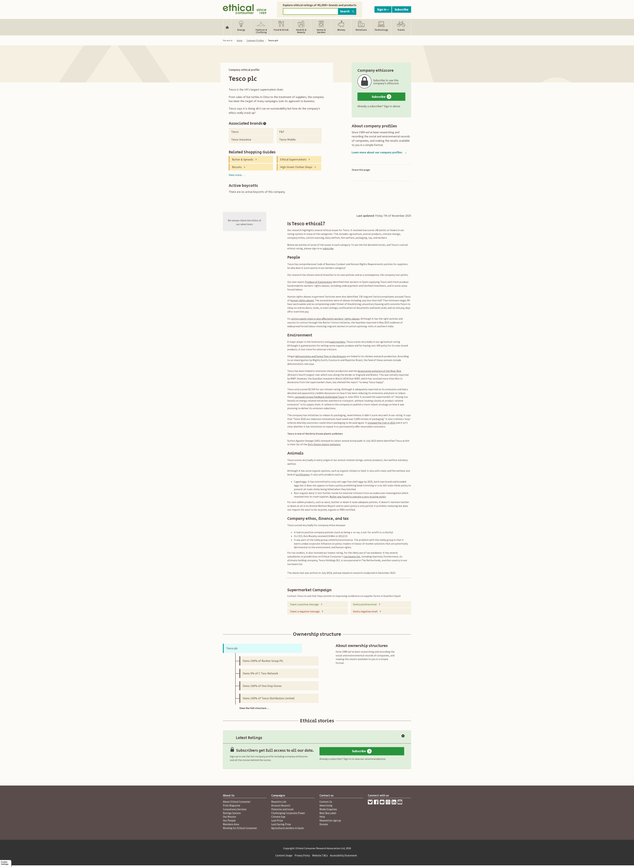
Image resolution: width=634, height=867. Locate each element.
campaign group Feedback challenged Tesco (319, 396)
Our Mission (229, 816)
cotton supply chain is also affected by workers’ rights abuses (325, 318)
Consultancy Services (235, 809)
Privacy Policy (302, 855)
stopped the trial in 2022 (381, 422)
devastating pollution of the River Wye (379, 371)
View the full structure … (254, 708)
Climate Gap (278, 816)
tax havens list (352, 556)
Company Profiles (255, 40)
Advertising (325, 805)
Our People (229, 820)
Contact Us (325, 801)
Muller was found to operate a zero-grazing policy (358, 496)
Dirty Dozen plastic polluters (324, 444)
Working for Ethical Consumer (240, 828)
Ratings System (232, 813)
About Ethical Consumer (236, 801)
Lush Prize (277, 820)
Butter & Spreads (242, 159)
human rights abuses (302, 300)
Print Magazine (231, 805)
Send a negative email (365, 611)
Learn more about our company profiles (379, 152)
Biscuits (237, 167)
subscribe (328, 248)
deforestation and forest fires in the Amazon (320, 356)
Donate (323, 824)
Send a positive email (365, 604)
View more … (237, 175)
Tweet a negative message (305, 611)
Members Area (231, 824)
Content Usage (283, 855)
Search (345, 11)
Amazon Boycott (280, 805)
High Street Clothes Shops (296, 167)
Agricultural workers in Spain (287, 828)
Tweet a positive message (304, 604)
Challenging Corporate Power (288, 813)
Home (240, 40)
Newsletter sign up (330, 820)
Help (322, 816)
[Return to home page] (244, 8)
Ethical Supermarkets (293, 159)
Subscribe (401, 9)
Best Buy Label (327, 813)
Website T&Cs (320, 855)
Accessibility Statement (343, 855)
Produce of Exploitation (318, 282)
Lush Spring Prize (281, 824)
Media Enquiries (328, 809)
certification (303, 474)
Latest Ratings (249, 738)
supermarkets (337, 341)
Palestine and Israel (282, 809)
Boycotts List (278, 801)
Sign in (382, 9)
